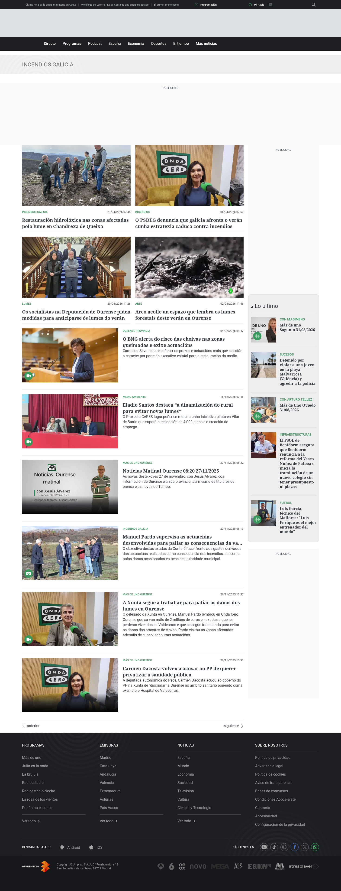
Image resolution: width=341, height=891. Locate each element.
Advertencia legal (269, 766)
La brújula (30, 774)
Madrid (105, 757)
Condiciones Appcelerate (275, 799)
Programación (208, 4)
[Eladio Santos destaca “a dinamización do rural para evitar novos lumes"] (70, 421)
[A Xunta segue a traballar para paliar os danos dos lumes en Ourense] (70, 619)
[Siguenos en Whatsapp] (315, 847)
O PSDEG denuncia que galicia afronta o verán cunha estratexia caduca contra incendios (188, 223)
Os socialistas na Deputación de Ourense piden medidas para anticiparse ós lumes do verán (76, 315)
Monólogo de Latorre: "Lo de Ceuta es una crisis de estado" (115, 4)
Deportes (158, 43)
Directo (50, 43)
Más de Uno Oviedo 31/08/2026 (298, 407)
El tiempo (181, 43)
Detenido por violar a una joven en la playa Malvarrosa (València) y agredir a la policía (297, 372)
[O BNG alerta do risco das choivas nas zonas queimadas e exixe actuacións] (70, 355)
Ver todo (29, 821)
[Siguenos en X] (305, 847)
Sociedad (185, 782)
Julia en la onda (35, 766)
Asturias (106, 799)
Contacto (262, 808)
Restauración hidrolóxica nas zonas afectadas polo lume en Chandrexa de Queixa (75, 223)
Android (73, 847)
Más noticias (206, 43)
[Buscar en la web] (313, 4)
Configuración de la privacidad (280, 824)
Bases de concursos (271, 791)
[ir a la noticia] (263, 330)
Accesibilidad (266, 816)
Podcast (95, 43)
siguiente (231, 726)
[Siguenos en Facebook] (295, 847)
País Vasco (109, 808)
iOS (99, 847)
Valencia (107, 782)
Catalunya (108, 766)
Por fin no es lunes (37, 808)
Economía (136, 43)
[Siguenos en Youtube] (264, 847)
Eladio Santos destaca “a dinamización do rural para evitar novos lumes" (178, 408)
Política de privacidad (272, 757)
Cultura (183, 799)
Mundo (183, 766)
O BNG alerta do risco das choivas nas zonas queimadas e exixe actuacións (174, 342)
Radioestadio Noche (38, 791)
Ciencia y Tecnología (194, 808)
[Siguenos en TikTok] (274, 847)
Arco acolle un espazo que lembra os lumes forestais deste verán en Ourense (185, 315)
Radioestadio (33, 782)
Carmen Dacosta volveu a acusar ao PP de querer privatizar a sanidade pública (179, 671)
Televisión (185, 791)
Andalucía (108, 774)
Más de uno (31, 757)
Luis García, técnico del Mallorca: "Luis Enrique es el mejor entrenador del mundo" (298, 520)
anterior (33, 726)
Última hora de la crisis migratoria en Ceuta (51, 4)
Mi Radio (259, 4)
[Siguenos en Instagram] (284, 847)
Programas (72, 43)
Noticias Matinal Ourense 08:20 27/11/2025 (171, 471)
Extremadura (110, 791)
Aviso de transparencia (274, 782)
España (115, 43)
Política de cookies (270, 774)
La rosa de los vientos (40, 799)
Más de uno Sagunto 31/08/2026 (297, 327)
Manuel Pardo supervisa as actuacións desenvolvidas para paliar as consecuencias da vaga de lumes (183, 543)
